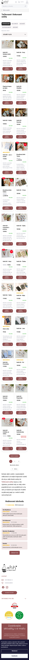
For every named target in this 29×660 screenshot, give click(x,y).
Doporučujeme (6, 23)
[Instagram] (6, 587)
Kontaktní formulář (9, 592)
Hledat (25, 6)
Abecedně (15, 27)
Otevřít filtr (7, 34)
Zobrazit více (14, 552)
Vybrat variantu (6, 69)
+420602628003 (9, 583)
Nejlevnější (15, 23)
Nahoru (15, 469)
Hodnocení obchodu (14, 501)
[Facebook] (3, 587)
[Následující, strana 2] (14, 461)
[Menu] (27, 2)
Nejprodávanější (6, 27)
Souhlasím (14, 656)
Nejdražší (22, 23)
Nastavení (14, 651)
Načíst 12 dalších (14, 456)
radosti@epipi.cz (9, 579)
